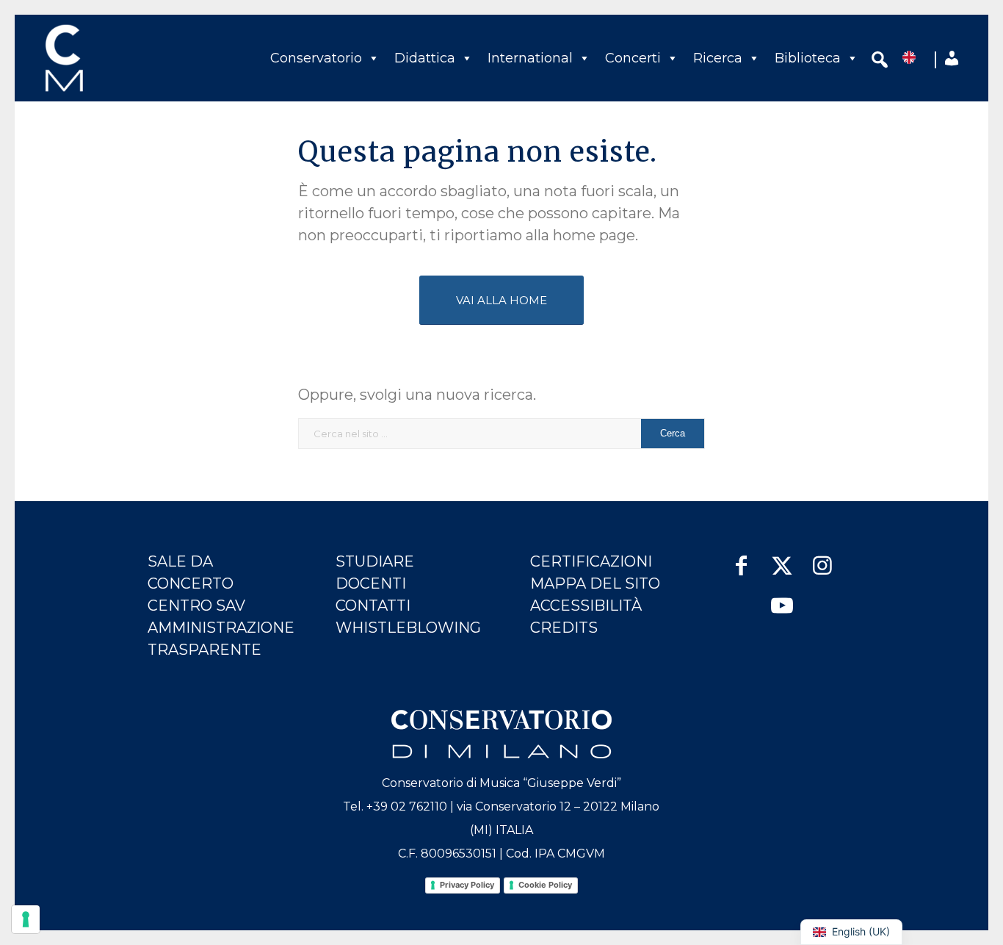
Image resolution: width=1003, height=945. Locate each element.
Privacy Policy (467, 885)
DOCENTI (371, 583)
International (530, 58)
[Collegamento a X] (781, 558)
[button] (879, 62)
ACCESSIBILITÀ (586, 605)
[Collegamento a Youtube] (781, 599)
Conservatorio (316, 58)
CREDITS (564, 627)
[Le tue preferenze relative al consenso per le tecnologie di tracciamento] (26, 919)
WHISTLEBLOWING (408, 627)
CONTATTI (373, 605)
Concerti (633, 58)
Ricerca (717, 58)
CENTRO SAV (196, 605)
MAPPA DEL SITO (595, 583)
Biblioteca (808, 58)
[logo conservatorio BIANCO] (501, 734)
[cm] (129, 58)
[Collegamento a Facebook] (741, 558)
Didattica (424, 58)
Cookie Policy (545, 885)
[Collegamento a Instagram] (822, 558)
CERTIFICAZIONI (591, 561)
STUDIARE (375, 561)
